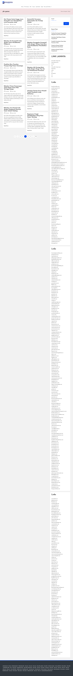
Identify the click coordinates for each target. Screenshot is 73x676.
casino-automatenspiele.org (56, 554)
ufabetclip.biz (54, 119)
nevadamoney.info (55, 607)
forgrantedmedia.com (55, 519)
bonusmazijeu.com (55, 442)
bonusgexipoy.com (55, 447)
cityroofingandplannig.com (56, 181)
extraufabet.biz (54, 132)
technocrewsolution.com (56, 533)
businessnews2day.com (55, 403)
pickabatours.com (54, 264)
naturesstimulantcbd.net (56, 239)
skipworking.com (54, 562)
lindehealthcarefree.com (56, 259)
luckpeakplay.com (54, 468)
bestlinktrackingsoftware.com (57, 439)
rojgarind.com (54, 321)
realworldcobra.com (55, 371)
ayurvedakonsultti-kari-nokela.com (58, 168)
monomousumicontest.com (56, 378)
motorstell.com (54, 528)
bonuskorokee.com (55, 446)
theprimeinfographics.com (56, 420)
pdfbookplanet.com (55, 359)
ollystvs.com (53, 354)
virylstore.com (54, 527)
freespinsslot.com (54, 311)
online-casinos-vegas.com (56, 639)
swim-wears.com (54, 517)
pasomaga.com (54, 236)
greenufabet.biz (54, 129)
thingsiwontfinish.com (55, 488)
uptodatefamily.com (55, 219)
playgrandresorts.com (55, 482)
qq (51, 65)
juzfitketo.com (54, 235)
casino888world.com (55, 428)
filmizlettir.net (54, 501)
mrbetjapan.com (54, 579)
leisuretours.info (54, 338)
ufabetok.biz (53, 149)
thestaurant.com (54, 438)
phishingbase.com (54, 474)
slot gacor (15, 670)
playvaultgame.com (55, 480)
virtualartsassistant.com (56, 419)
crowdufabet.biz (54, 152)
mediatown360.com (55, 634)
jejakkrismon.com (54, 568)
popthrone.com (54, 276)
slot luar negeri (51, 665)
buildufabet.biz (54, 154)
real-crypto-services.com (56, 186)
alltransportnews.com (55, 156)
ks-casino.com (54, 195)
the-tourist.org (54, 544)
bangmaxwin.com (54, 598)
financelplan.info (54, 267)
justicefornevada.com (55, 336)
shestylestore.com (54, 487)
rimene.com (53, 609)
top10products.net (55, 262)
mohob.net (53, 300)
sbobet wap (19, 669)
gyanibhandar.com (55, 116)
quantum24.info (54, 395)
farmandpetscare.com (55, 341)
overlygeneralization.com (56, 332)
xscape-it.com (54, 173)
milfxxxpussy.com (54, 217)
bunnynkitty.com (54, 592)
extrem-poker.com (55, 194)
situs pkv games (40, 665)
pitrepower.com (54, 633)
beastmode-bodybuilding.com (57, 265)
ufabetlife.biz (54, 133)
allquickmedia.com (55, 573)
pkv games (65, 11)
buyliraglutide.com (55, 113)
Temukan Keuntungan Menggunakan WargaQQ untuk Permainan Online (58, 34)
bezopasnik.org (54, 593)
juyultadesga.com (54, 184)
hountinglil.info (54, 287)
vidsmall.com (53, 401)
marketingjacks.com (55, 642)
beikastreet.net (54, 500)
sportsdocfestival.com (55, 485)
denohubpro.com (54, 363)
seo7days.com (54, 584)
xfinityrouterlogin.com (55, 641)
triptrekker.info (54, 387)
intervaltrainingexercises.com (57, 433)
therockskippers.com (55, 625)
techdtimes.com (54, 94)
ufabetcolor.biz (54, 130)
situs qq (26, 665)
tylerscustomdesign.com (56, 522)
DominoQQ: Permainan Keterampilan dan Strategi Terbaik (35, 21)
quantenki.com (54, 397)
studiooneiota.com (55, 368)
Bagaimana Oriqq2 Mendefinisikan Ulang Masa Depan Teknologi (35, 115)
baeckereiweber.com (55, 86)
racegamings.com (54, 476)
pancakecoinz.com (55, 283)
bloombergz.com (54, 549)
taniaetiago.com (54, 233)
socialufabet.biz (54, 137)
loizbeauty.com (54, 563)
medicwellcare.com (55, 400)
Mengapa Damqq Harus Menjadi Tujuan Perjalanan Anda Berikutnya (36, 92)
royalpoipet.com (54, 436)
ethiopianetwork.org (55, 333)
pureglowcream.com (55, 585)
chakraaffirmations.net (55, 289)
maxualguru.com (54, 306)
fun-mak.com (54, 427)
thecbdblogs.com (54, 650)
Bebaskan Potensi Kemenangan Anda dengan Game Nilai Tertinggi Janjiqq (13, 87)
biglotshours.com (54, 111)
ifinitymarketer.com (55, 460)
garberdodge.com (55, 516)
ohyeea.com (53, 225)
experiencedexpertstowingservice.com (58, 411)
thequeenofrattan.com (55, 362)
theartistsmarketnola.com (56, 614)
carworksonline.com (55, 524)
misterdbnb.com (54, 430)
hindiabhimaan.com (55, 647)
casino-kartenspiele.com (56, 552)
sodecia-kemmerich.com (56, 425)
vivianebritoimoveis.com (56, 536)
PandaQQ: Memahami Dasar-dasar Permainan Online (58, 42)
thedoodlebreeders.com (56, 198)
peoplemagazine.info (55, 88)
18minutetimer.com (55, 324)
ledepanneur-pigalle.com (56, 611)
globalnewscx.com (55, 355)
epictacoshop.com (55, 601)
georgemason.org (54, 254)
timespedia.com (54, 566)
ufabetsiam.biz (54, 124)
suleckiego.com (54, 655)
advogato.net (54, 546)
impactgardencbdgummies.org (57, 238)
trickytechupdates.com (55, 645)
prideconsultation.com (55, 286)
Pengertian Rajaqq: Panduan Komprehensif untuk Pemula (57, 46)
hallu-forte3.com (54, 622)
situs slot (68, 665)
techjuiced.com (54, 105)
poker (52, 70)
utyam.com (53, 222)
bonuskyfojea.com (55, 444)
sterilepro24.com (54, 406)
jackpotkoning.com (55, 461)
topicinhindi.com (54, 256)
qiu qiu (52, 63)
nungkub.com (54, 228)
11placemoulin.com (55, 297)
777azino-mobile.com (55, 175)
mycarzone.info (54, 392)
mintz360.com (54, 298)
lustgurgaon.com (54, 292)
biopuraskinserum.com (55, 603)
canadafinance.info (55, 606)
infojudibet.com (54, 270)
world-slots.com (54, 278)
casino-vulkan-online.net (56, 631)
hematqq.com (37, 669)
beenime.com (54, 423)
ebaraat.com (54, 103)
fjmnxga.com (54, 595)
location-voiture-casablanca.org (57, 414)
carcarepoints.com (55, 197)
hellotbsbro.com (54, 340)
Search (52, 18)
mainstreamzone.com (55, 327)
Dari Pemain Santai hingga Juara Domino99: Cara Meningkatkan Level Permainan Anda (13, 21)
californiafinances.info (55, 604)
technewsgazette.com (55, 574)
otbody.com (53, 557)
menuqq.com (5, 665)
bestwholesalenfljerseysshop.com (57, 165)
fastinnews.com (54, 457)
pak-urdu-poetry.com (55, 349)
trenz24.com (53, 560)
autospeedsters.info (55, 374)
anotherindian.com (55, 230)
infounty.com (54, 189)
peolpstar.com (54, 520)
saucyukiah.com (54, 498)
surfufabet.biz (54, 138)
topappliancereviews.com (56, 644)
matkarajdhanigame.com (56, 275)
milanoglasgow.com (55, 620)
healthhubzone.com (55, 102)
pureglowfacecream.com (56, 576)
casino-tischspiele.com (55, 555)
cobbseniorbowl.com (55, 176)
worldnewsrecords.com (55, 404)
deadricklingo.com (55, 379)
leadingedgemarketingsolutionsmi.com (59, 162)
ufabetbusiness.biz (55, 127)
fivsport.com (53, 206)
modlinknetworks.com (55, 463)
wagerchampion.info (55, 376)
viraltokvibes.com (54, 535)
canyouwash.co (54, 91)
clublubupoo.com (54, 441)
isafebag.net (53, 547)
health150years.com (55, 530)
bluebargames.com (55, 511)
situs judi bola (58, 665)
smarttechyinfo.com (55, 303)
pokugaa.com (54, 479)
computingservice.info (55, 343)
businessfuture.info (55, 268)
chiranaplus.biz (54, 615)
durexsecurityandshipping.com (57, 179)
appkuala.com (54, 582)
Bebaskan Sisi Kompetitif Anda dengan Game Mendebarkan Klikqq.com (13, 42)
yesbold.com (53, 100)
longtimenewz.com (55, 465)
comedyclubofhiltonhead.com (57, 417)
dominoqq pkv (15, 665)
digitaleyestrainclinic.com (56, 636)
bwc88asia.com (54, 192)
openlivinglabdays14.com (56, 167)
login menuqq (44, 669)
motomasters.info (54, 390)
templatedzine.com (55, 208)
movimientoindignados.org (56, 216)
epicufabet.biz (54, 146)
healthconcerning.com (55, 319)
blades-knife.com (54, 365)
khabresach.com (54, 649)
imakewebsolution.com (55, 279)
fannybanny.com (54, 458)
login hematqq (57, 669)
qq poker (67, 669)
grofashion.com (54, 471)
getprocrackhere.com (55, 455)
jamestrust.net (54, 558)
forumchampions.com (55, 509)
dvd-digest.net (54, 612)
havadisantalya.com (55, 92)
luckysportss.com (54, 466)
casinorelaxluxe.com (55, 449)
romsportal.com (54, 484)
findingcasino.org (54, 370)
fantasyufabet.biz (55, 122)
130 (35, 136)
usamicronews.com (55, 469)
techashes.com (54, 89)
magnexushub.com (55, 108)
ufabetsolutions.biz (55, 135)
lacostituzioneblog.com (56, 224)
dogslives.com (54, 357)
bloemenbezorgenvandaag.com (57, 587)
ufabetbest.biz (54, 140)
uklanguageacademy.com (56, 257)
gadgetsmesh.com (55, 335)
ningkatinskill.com (54, 205)
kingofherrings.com (55, 577)
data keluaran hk (54, 62)
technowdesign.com (55, 178)
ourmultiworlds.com (55, 503)
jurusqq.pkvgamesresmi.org (46, 670)
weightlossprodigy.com (55, 302)
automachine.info (54, 373)
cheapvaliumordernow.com (56, 422)
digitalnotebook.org (55, 305)
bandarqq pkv (25, 669)
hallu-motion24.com (55, 623)
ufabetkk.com (54, 571)
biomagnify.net (54, 243)
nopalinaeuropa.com (55, 241)
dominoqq (53, 68)
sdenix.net (53, 541)
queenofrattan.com (55, 360)
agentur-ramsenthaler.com (56, 384)
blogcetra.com (54, 351)
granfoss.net (53, 626)
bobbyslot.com (54, 295)
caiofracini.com (54, 344)
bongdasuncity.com (55, 308)
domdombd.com (54, 452)
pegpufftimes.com (55, 506)
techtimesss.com (54, 525)
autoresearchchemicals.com (56, 652)
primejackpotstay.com (55, 477)
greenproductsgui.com (55, 317)
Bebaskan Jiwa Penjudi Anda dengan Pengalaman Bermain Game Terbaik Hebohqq (12, 109)
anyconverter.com (54, 565)
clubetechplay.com (55, 450)
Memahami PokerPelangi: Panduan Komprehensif (58, 38)
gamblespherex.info (55, 382)
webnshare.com (54, 330)
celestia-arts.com (54, 508)
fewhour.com (53, 322)
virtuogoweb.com (54, 110)
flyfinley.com (53, 284)
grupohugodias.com (55, 200)
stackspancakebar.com (55, 617)
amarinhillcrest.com (55, 543)
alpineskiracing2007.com (56, 630)
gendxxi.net (53, 389)
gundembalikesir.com (55, 97)
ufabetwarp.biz (54, 118)
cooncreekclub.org (55, 505)
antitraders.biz (54, 170)
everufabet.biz (54, 151)
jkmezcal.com (54, 431)
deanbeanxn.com (54, 273)
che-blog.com (54, 281)
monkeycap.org (54, 539)
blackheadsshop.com (55, 412)
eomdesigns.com (54, 385)
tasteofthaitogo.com (55, 590)
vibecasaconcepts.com (55, 393)
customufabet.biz (54, 143)
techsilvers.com (54, 203)
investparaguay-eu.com (56, 190)
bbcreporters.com (54, 159)
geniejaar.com (54, 294)
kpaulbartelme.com (55, 416)
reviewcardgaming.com (56, 409)
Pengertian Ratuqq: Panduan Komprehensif (57, 50)
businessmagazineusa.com (56, 398)
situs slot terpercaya (28, 667)
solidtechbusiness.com (55, 408)
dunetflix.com (54, 214)
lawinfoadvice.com (55, 209)
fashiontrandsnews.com (56, 157)
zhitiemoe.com (54, 227)
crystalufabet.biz (54, 148)
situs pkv (46, 665)
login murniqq (50, 669)
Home (62, 11)
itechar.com (53, 99)
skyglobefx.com (54, 381)
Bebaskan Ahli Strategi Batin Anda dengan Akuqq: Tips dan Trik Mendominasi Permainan (36, 69)
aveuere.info (53, 314)
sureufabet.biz (54, 141)
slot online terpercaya (55, 60)
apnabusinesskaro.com (55, 653)
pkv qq (10, 665)
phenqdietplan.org (55, 211)
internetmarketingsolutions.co (57, 352)
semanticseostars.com (55, 325)
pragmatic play (6, 667)
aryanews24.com (54, 171)
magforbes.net (54, 538)
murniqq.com (31, 669)
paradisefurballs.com (55, 313)
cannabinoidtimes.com (55, 316)
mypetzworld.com (54, 187)
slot (11, 667)
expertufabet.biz (54, 121)
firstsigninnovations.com (56, 514)
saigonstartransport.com (56, 596)
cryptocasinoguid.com (55, 160)
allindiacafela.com (55, 628)
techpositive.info (54, 346)
